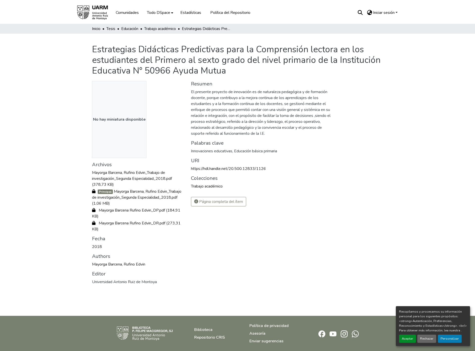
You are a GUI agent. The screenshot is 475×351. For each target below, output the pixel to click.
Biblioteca (203, 329)
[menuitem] (159, 13)
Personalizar (450, 338)
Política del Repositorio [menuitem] (230, 12)
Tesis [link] (110, 28)
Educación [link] (129, 28)
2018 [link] (97, 246)
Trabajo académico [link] (160, 28)
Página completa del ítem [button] (220, 201)
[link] (138, 179)
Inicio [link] (96, 28)
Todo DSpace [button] (158, 12)
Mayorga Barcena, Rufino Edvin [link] (118, 264)
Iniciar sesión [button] (384, 12)
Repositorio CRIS (209, 337)
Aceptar (407, 338)
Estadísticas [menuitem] (190, 12)
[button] (96, 12)
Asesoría (257, 333)
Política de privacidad (269, 325)
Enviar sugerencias (266, 341)
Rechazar (426, 338)
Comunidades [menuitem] (127, 12)
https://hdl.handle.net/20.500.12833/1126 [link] (228, 168)
